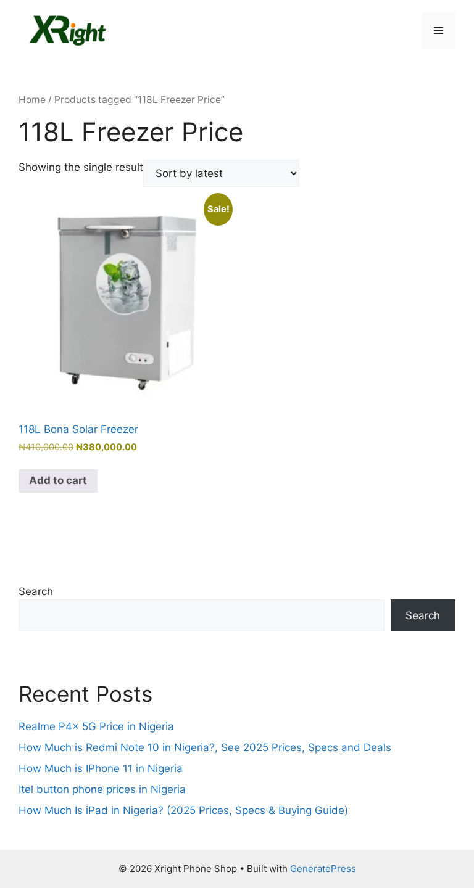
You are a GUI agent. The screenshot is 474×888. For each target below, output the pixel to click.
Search (36, 591)
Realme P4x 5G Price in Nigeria (96, 726)
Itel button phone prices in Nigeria (102, 789)
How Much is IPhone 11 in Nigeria (101, 768)
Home (32, 99)
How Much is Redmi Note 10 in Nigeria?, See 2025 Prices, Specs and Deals (205, 747)
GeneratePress (323, 868)
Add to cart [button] (58, 480)
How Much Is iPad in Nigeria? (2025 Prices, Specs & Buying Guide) (183, 810)
